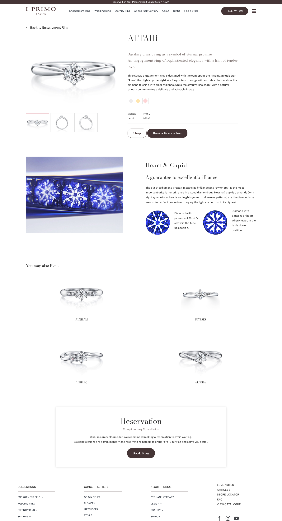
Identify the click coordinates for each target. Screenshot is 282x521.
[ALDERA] (200, 357)
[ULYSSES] (200, 294)
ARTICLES (223, 489)
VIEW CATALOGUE (229, 504)
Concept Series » (96, 486)
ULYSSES (200, 319)
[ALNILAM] (81, 294)
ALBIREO (81, 382)
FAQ (219, 499)
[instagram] (228, 518)
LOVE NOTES (225, 484)
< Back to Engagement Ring (47, 27)
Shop (137, 133)
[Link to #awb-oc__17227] (254, 11)
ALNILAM (81, 319)
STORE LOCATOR (228, 494)
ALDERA (200, 382)
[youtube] (236, 518)
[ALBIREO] (81, 357)
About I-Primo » (161, 486)
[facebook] (219, 518)
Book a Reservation (167, 133)
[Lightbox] (116, 106)
